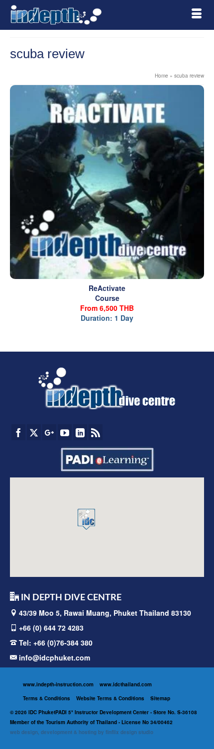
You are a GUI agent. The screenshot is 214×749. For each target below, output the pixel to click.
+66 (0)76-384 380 (63, 643)
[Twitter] (34, 432)
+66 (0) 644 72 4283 (51, 628)
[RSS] (96, 432)
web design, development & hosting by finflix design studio (81, 732)
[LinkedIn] (80, 432)
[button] (86, 519)
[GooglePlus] (49, 432)
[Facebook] (18, 432)
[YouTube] (65, 432)
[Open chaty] (186, 723)
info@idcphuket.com (53, 657)
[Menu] (196, 15)
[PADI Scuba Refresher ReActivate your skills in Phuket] (107, 182)
